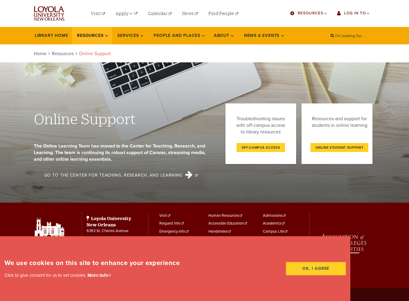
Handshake (218, 231)
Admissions (272, 215)
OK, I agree (316, 268)
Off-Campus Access (261, 148)
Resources (63, 54)
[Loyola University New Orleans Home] (49, 13)
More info (97, 275)
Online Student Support (339, 148)
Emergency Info (172, 231)
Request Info (169, 223)
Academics (272, 223)
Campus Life (273, 231)
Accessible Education (226, 223)
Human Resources (223, 215)
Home (40, 54)
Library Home (51, 35)
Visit (163, 215)
